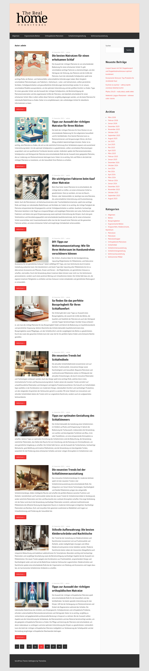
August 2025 (112, 138)
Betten (110, 218)
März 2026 (112, 117)
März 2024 (112, 177)
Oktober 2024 (113, 165)
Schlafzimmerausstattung (117, 248)
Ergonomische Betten (32, 36)
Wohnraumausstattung (99, 36)
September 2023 (114, 195)
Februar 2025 (113, 156)
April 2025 (112, 150)
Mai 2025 (111, 147)
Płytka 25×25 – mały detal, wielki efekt (120, 91)
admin (68, 52)
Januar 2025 (112, 159)
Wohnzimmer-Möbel (115, 257)
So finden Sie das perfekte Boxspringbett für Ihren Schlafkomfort (67, 304)
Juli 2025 (111, 141)
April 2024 (112, 174)
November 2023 (114, 189)
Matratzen (111, 233)
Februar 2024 (113, 180)
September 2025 (114, 135)
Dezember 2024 (113, 162)
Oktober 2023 (113, 192)
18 (59, 647)
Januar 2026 (112, 123)
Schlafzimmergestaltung (77, 36)
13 (29, 647)
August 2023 (112, 198)
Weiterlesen (20, 109)
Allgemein (15, 36)
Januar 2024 (112, 183)
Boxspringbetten (114, 221)
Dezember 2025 (113, 126)
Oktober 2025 (113, 132)
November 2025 (114, 129)
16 (47, 647)
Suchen (108, 46)
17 (53, 647)
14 (35, 647)
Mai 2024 (111, 171)
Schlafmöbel (112, 245)
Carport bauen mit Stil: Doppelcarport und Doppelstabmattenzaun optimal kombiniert (119, 71)
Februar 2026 (113, 120)
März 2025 (112, 153)
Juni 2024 (111, 168)
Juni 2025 (111, 144)
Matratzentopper (114, 239)
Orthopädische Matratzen (54, 36)
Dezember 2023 (113, 186)
